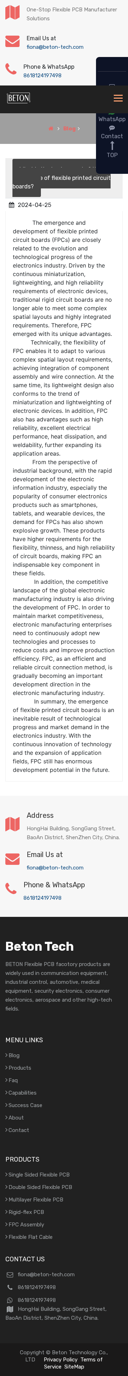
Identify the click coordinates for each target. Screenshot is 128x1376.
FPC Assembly (26, 1224)
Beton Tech (39, 946)
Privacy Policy (61, 1359)
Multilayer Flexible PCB (36, 1199)
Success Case (25, 1105)
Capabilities (23, 1093)
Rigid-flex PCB (26, 1212)
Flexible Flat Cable (31, 1237)
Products (20, 1068)
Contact (19, 1130)
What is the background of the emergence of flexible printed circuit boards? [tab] (61, 178)
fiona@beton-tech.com (55, 47)
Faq (13, 1080)
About (16, 1118)
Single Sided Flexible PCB (39, 1175)
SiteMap (74, 1367)
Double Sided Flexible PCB (40, 1187)
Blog (69, 128)
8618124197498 (42, 75)
